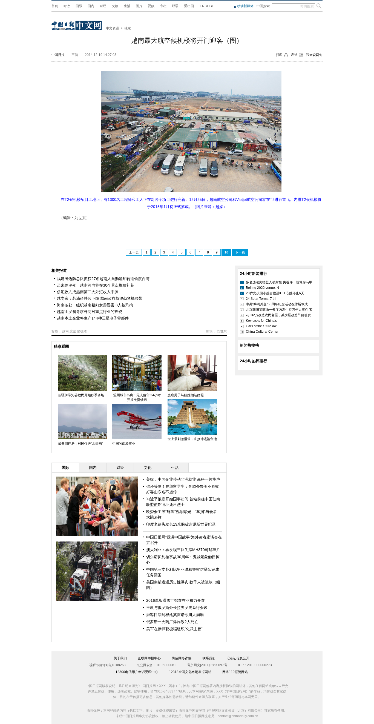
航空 (73, 331)
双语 (175, 6)
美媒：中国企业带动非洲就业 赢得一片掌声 (183, 479)
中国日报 (58, 55)
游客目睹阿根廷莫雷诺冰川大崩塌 (175, 614)
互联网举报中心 (149, 658)
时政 (67, 6)
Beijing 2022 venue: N (262, 288)
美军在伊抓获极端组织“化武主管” (174, 629)
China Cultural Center (262, 332)
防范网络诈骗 (181, 658)
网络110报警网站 (235, 672)
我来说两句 (314, 55)
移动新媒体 (245, 6)
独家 (127, 28)
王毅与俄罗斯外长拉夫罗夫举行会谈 (177, 607)
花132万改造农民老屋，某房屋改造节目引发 (278, 315)
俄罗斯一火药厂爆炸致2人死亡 (172, 622)
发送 (294, 55)
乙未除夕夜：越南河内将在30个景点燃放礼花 (95, 285)
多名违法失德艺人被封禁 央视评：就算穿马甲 (279, 282)
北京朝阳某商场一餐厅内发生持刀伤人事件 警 (279, 310)
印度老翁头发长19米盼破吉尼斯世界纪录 (181, 524)
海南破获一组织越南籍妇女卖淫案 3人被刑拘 (95, 305)
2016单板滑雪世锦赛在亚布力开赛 (175, 600)
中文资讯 (112, 28)
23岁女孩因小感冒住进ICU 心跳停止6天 (275, 293)
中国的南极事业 (123, 444)
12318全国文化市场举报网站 (190, 672)
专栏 (163, 6)
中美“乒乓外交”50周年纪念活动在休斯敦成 (277, 304)
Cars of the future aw (261, 326)
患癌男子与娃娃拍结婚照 (186, 395)
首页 (54, 6)
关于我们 (120, 658)
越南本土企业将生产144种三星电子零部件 (93, 318)
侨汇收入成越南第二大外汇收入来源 (87, 292)
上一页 (134, 252)
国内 (91, 6)
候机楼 (82, 331)
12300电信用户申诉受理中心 (137, 672)
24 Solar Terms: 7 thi (261, 299)
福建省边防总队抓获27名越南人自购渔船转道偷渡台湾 (103, 279)
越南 (65, 331)
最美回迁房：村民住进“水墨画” (80, 444)
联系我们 (208, 658)
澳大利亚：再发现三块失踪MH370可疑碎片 (183, 550)
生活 (127, 6)
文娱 (115, 6)
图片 (139, 6)
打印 (279, 55)
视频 (151, 6)
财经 (103, 6)
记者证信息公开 (237, 658)
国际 (79, 6)
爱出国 (189, 6)
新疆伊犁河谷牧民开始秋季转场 (81, 395)
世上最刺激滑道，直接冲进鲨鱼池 (192, 439)
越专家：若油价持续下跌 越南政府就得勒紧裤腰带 (99, 298)
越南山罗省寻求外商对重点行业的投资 (89, 311)
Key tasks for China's (261, 321)
